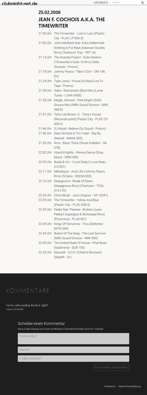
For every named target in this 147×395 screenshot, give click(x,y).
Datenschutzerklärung (130, 386)
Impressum (110, 386)
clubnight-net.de (19, 4)
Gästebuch (101, 2)
